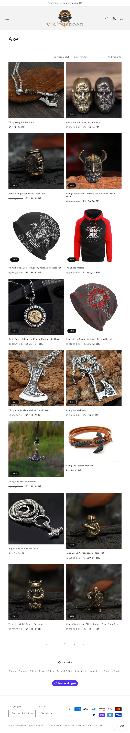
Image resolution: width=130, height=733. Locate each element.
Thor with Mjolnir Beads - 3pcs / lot (26, 624)
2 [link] (65, 644)
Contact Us (81, 671)
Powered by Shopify (36, 725)
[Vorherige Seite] (46, 644)
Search (12, 671)
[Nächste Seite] (83, 644)
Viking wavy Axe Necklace (21, 122)
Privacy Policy (46, 671)
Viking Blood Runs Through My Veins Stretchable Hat (34, 267)
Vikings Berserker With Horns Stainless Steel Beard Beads (91, 195)
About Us (95, 671)
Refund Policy (64, 671)
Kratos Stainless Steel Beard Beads (83, 122)
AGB (89, 725)
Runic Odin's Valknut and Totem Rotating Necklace (33, 339)
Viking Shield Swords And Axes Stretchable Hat (89, 339)
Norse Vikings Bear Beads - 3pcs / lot (26, 193)
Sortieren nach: (62, 56)
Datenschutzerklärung (74, 725)
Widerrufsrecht (54, 725)
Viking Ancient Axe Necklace (22, 481)
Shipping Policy (27, 671)
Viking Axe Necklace (75, 410)
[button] (7, 18)
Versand (98, 725)
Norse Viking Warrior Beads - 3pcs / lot (85, 553)
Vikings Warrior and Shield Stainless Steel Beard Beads (93, 624)
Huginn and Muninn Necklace (23, 548)
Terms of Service (112, 671)
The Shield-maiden (75, 267)
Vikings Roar (21, 725)
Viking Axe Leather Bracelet (79, 465)
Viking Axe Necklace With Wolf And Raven (29, 410)
